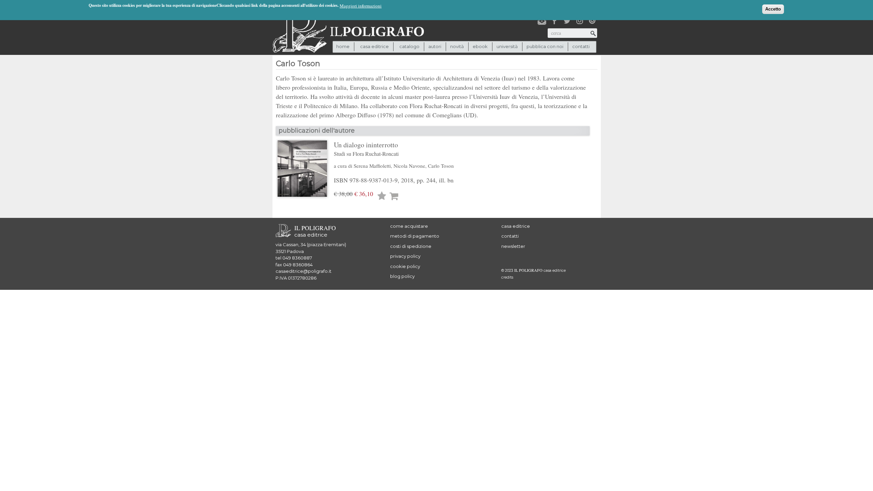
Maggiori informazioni (361, 6)
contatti (581, 46)
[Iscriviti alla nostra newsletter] (541, 20)
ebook (480, 46)
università (507, 46)
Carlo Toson (441, 165)
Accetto (773, 9)
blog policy (402, 276)
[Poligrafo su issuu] (592, 20)
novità (457, 46)
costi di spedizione (410, 246)
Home (343, 46)
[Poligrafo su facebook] (554, 20)
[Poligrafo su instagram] (579, 20)
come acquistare (409, 226)
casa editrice (515, 226)
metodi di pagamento (414, 236)
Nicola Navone (409, 165)
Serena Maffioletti (372, 165)
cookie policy (405, 266)
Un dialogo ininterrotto (366, 148)
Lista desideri (382, 196)
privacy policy (405, 256)
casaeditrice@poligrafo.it (303, 271)
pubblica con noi (545, 46)
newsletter (513, 246)
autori (434, 46)
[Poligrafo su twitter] (567, 20)
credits (507, 277)
